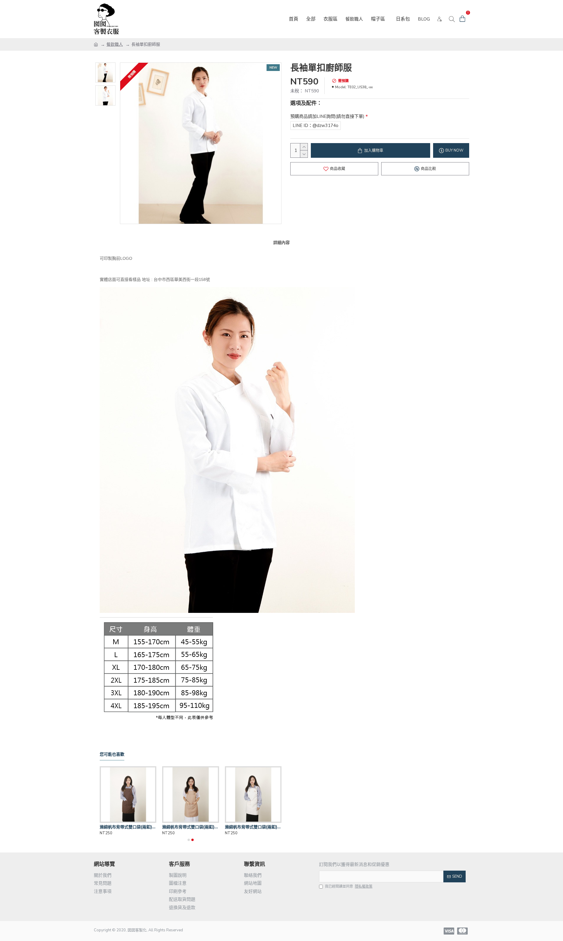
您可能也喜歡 (112, 754)
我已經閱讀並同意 (348, 886)
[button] (189, 840)
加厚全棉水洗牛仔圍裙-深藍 (125, 827)
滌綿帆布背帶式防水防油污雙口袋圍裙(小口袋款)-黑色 (253, 827)
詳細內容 (281, 242)
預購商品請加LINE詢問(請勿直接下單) (327, 116)
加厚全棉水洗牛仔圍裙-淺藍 (187, 827)
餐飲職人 (114, 44)
